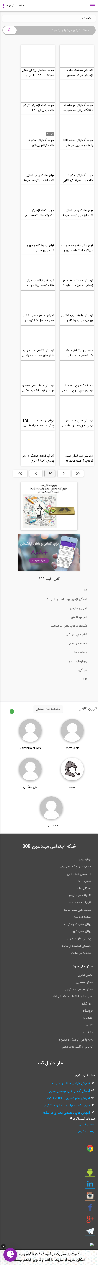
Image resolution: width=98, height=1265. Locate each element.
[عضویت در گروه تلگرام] (90, 1233)
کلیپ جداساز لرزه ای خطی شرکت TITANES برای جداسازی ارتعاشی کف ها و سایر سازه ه (38, 73)
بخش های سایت (82, 966)
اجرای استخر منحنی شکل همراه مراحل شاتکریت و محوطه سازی (38, 318)
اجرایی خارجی (78, 608)
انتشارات (88, 1018)
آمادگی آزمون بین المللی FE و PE (66, 599)
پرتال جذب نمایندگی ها (77, 924)
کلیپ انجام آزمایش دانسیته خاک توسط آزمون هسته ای (38, 213)
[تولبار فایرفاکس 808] (90, 1162)
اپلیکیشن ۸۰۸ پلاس (79, 874)
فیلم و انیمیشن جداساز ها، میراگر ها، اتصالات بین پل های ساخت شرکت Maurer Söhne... (77, 248)
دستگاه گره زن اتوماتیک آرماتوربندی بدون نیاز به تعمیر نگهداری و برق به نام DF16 (77, 388)
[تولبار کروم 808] (90, 1150)
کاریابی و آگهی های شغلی (77, 1046)
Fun (84, 679)
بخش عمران (85, 974)
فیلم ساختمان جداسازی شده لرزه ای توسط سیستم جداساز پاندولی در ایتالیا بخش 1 (77, 213)
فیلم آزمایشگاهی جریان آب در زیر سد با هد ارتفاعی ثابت (40, 248)
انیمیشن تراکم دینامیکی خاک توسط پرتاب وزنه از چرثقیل (39, 283)
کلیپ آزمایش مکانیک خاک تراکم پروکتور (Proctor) (41, 143)
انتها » (20, 473)
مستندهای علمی (77, 643)
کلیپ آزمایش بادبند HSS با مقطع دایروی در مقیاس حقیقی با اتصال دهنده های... (77, 143)
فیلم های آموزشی (76, 634)
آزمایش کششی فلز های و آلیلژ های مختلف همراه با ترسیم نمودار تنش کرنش (38, 353)
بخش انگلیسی (85, 1131)
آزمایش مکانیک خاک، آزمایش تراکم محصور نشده (79, 73)
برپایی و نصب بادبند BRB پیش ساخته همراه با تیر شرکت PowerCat (38, 423)
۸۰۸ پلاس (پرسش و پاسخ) (76, 1039)
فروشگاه (88, 1010)
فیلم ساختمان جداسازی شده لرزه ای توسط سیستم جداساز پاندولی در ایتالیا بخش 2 (38, 178)
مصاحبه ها (80, 652)
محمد (72, 787)
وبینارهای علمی (78, 661)
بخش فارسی (86, 1124)
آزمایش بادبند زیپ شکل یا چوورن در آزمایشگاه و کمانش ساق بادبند (77, 318)
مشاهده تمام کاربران (48, 709)
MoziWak (72, 748)
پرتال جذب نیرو (81, 931)
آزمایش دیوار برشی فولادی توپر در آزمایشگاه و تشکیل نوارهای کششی (38, 388)
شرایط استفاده (82, 917)
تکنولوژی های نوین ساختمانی (69, 625)
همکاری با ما (83, 888)
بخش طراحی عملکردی (79, 989)
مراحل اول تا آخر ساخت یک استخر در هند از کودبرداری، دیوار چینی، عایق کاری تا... (78, 353)
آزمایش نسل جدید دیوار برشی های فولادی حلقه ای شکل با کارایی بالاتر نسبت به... (77, 423)
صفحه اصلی (85, 18)
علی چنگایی (30, 787)
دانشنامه (88, 1032)
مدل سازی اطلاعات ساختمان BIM (72, 996)
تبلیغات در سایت (81, 953)
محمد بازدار (51, 825)
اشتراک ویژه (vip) (80, 895)
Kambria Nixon (30, 748)
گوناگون (82, 670)
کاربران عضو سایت (80, 902)
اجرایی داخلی (79, 617)
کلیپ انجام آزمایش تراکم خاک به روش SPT (38, 108)
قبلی (63, 473)
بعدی (36, 473)
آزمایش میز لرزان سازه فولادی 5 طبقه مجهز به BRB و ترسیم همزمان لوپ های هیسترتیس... (79, 458)
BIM (84, 590)
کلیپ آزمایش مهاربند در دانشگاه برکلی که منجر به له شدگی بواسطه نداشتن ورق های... (78, 108)
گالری (89, 1025)
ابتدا (77, 473)
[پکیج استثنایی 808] (49, 529)
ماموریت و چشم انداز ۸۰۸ (75, 866)
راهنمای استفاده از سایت (76, 946)
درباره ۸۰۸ (85, 859)
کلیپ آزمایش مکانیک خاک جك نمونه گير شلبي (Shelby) (78, 178)
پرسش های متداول (79, 938)
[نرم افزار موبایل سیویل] (90, 1174)
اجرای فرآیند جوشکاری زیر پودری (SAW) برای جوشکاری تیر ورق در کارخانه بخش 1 (38, 458)
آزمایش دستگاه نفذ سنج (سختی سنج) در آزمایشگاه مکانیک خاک (77, 283)
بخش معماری (84, 982)
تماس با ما (84, 881)
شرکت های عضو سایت (77, 910)
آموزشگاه (87, 1003)
